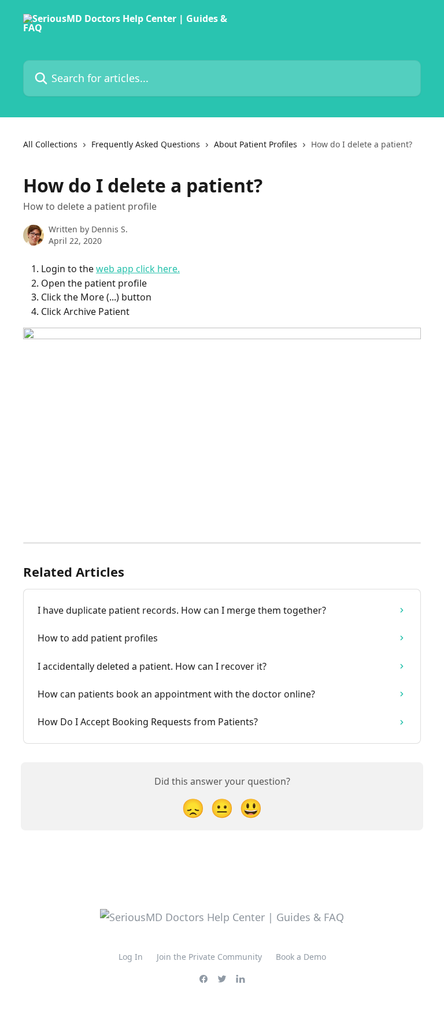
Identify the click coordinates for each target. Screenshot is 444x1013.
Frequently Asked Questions (145, 144)
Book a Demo (301, 956)
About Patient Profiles (255, 144)
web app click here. (138, 268)
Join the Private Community (209, 956)
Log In (131, 956)
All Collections (50, 144)
